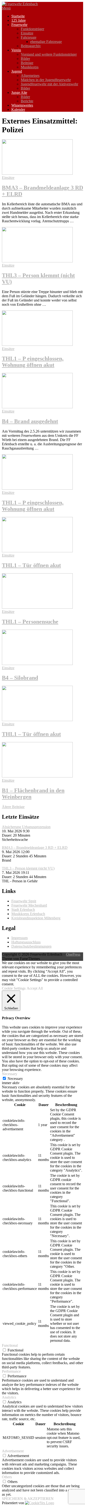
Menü (6, 8)
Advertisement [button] (13, 1451)
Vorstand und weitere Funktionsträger (49, 54)
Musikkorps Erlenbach (28, 914)
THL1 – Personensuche (30, 622)
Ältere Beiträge (13, 807)
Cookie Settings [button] (14, 988)
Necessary (15, 1079)
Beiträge (27, 63)
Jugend (16, 71)
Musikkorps (29, 67)
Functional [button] (10, 1345)
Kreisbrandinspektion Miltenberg (35, 918)
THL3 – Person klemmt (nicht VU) (28, 868)
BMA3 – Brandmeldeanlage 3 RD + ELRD (35, 848)
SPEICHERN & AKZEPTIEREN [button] (28, 1499)
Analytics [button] (9, 1397)
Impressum (19, 938)
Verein (16, 50)
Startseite (18, 16)
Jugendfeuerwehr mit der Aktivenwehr (49, 84)
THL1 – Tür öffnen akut (31, 565)
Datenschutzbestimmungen (31, 946)
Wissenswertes (22, 105)
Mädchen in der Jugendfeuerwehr (46, 80)
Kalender (18, 109)
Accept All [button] (35, 988)
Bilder (25, 59)
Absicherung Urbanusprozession (26, 827)
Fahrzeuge (28, 37)
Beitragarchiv (31, 46)
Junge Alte (19, 93)
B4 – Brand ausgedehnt (30, 421)
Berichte (27, 101)
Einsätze (27, 33)
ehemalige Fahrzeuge (46, 42)
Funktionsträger (32, 29)
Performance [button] (11, 1371)
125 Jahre (18, 20)
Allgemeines (30, 76)
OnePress (73, 954)
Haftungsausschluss (26, 942)
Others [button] (7, 1477)
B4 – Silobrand (20, 678)
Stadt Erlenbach (23, 910)
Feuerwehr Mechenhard (29, 905)
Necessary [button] (9, 1074)
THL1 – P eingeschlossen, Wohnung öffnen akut (33, 361)
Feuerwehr (19, 25)
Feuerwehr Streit (23, 901)
